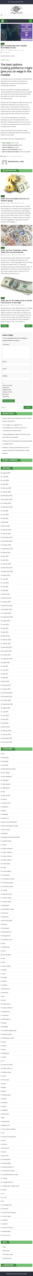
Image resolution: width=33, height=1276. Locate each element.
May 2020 (5, 719)
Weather (5, 1220)
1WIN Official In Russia (8, 769)
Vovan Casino (6, 1216)
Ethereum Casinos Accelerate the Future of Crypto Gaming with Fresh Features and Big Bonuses (15, 450)
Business (5, 833)
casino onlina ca (7, 852)
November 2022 (7, 609)
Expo (3, 943)
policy (4, 1091)
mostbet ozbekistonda (9, 1030)
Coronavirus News (7, 883)
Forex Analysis (6, 955)
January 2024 (6, 564)
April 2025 (5, 522)
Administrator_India (18, 50)
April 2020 (5, 723)
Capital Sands (5, 60)
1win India (5, 765)
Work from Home (7, 1228)
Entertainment (6, 932)
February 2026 (6, 488)
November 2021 (7, 651)
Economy (5, 913)
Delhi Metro (5, 905)
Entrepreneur (6, 936)
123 (3, 754)
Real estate (5, 1121)
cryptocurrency (7, 894)
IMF (3, 996)
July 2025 (5, 511)
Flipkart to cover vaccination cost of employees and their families (6, 326)
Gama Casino (6, 966)
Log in (4, 1247)
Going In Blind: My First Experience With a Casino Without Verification (17, 419)
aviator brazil (6, 803)
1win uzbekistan (7, 776)
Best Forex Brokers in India (10, 826)
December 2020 (7, 693)
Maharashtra (6, 1019)
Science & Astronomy (9, 1137)
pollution (5, 1102)
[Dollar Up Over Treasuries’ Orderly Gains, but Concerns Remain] (16, 235)
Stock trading (6, 1163)
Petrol (4, 1076)
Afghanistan (6, 788)
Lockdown (5, 1015)
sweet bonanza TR (8, 1167)
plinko (4, 1087)
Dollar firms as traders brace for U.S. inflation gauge (15, 200)
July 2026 (5, 477)
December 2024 (7, 537)
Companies (6, 875)
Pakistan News (6, 1072)
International (6, 1004)
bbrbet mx (5, 818)
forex (2, 44)
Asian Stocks (6, 795)
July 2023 (5, 579)
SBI (3, 1133)
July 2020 (5, 712)
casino (4, 845)
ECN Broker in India (8, 909)
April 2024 (5, 560)
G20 (3, 962)
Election (4, 924)
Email (4, 369)
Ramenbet (5, 1114)
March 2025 (6, 526)
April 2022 (5, 632)
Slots (3, 1140)
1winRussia (5, 780)
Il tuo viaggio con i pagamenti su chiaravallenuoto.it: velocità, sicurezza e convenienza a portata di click (14, 427)
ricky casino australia (8, 1129)
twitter (4, 1190)
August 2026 (6, 473)
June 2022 (5, 624)
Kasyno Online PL (7, 1008)
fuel (3, 958)
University (5, 1209)
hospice (4, 985)
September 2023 (7, 571)
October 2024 (6, 545)
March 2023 (6, 594)
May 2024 (5, 556)
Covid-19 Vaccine (7, 886)
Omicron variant (7, 1065)
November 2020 (7, 696)
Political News (6, 1095)
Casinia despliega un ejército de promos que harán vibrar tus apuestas (16, 436)
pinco (4, 1084)
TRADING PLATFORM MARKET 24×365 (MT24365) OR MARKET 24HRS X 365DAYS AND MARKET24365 (29, 326)
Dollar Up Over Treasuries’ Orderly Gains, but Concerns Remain (14, 251)
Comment (6, 344)
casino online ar (7, 856)
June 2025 (5, 514)
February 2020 (6, 731)
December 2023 (7, 568)
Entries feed (6, 1251)
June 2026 (5, 480)
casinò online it (7, 860)
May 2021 (5, 674)
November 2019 (7, 742)
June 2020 (5, 715)
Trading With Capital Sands (10, 1186)
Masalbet (5, 1027)
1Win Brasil (5, 757)
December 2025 (7, 496)
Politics (4, 1099)
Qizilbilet (5, 1110)
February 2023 (6, 598)
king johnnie (6, 1011)
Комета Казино (6, 1235)
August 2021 (6, 662)
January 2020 (6, 734)
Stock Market (6, 1159)
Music (4, 1042)
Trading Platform (7, 1182)
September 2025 (7, 507)
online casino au (7, 1068)
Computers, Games (8, 879)
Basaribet (5, 814)
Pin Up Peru (5, 1080)
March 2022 (6, 636)
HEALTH (4, 981)
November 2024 (7, 541)
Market (4, 1023)
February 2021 (6, 685)
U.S (3, 1193)
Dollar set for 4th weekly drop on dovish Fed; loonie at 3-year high (16, 301)
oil (3, 1061)
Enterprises (5, 928)
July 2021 (5, 666)
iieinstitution (6, 989)
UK (3, 1201)
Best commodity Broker (9, 822)
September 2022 (7, 617)
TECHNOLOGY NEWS (8, 1171)
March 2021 (5, 681)
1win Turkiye (6, 773)
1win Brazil (5, 761)
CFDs (8, 156)
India (3, 1000)
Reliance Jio (6, 1125)
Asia (3, 792)
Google (4, 977)
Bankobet (5, 807)
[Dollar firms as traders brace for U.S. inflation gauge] (16, 184)
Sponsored (5, 1148)
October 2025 (6, 503)
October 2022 (6, 613)
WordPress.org (6, 1258)
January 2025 (6, 533)
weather (5, 1224)
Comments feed (7, 1254)
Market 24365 (14, 143)
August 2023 (6, 575)
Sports (4, 1152)
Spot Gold (5, 1156)
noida (4, 1057)
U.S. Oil (4, 1197)
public (4, 1106)
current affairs (6, 902)
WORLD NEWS (6, 1231)
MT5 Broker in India (8, 1038)
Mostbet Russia (7, 1034)
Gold (3, 974)
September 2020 (7, 704)
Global (4, 970)
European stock (7, 939)
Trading (4, 1178)
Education (5, 917)
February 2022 (6, 640)
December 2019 (7, 738)
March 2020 (6, 727)
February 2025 (6, 530)
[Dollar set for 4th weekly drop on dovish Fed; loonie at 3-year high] (16, 286)
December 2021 (7, 647)
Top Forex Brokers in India (10, 1174)
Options (21, 156)
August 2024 (6, 552)
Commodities (6, 871)
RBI (3, 1118)
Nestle (4, 1046)
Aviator (4, 799)
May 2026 (5, 484)
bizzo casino (6, 830)
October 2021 (6, 655)
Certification (6, 864)
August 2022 (6, 621)
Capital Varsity (6, 841)
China (4, 867)
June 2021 (5, 670)
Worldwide (9, 1265)
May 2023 (5, 587)
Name (4, 362)
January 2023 (6, 602)
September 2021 (7, 659)
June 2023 (5, 583)
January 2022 (6, 643)
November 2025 (7, 499)
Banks (4, 811)
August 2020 (6, 708)
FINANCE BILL (6, 947)
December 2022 (7, 605)
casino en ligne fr (7, 848)
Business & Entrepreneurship (11, 837)
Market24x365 (14, 156)
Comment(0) (6, 52)
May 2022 (5, 628)
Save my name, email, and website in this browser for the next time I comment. (7, 390)
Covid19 (4, 890)
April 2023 (5, 590)
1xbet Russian (6, 784)
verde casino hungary (9, 1212)
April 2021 (5, 678)
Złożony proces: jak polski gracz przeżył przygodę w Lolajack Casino (17, 442)
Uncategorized (6, 1205)
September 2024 (7, 549)
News (4, 1049)
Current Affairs (7, 898)
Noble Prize (5, 1053)
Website (4, 376)
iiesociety (5, 993)
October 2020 (6, 700)
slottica (4, 1144)
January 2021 (6, 689)
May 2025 (5, 518)
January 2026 (6, 492)
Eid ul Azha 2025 (7, 920)
